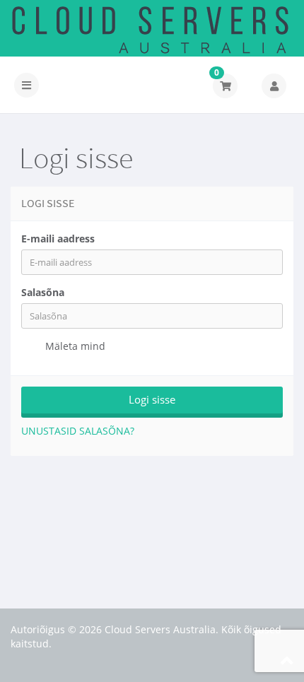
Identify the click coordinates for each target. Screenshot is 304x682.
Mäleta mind (73, 346)
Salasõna (42, 292)
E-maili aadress (58, 238)
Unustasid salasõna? (77, 430)
